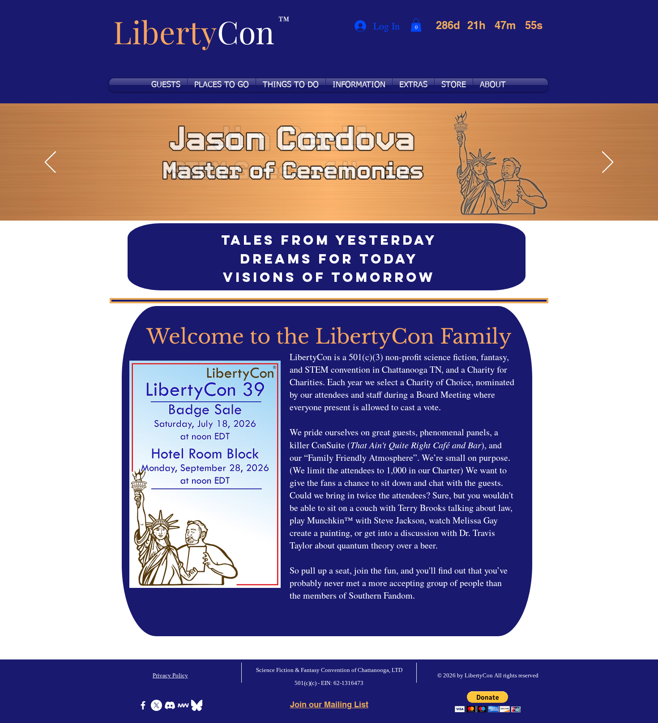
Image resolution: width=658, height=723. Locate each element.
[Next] (607, 162)
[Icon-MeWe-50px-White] (183, 705)
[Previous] (50, 162)
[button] (416, 25)
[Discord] (169, 705)
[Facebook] (143, 705)
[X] (156, 705)
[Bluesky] (196, 705)
